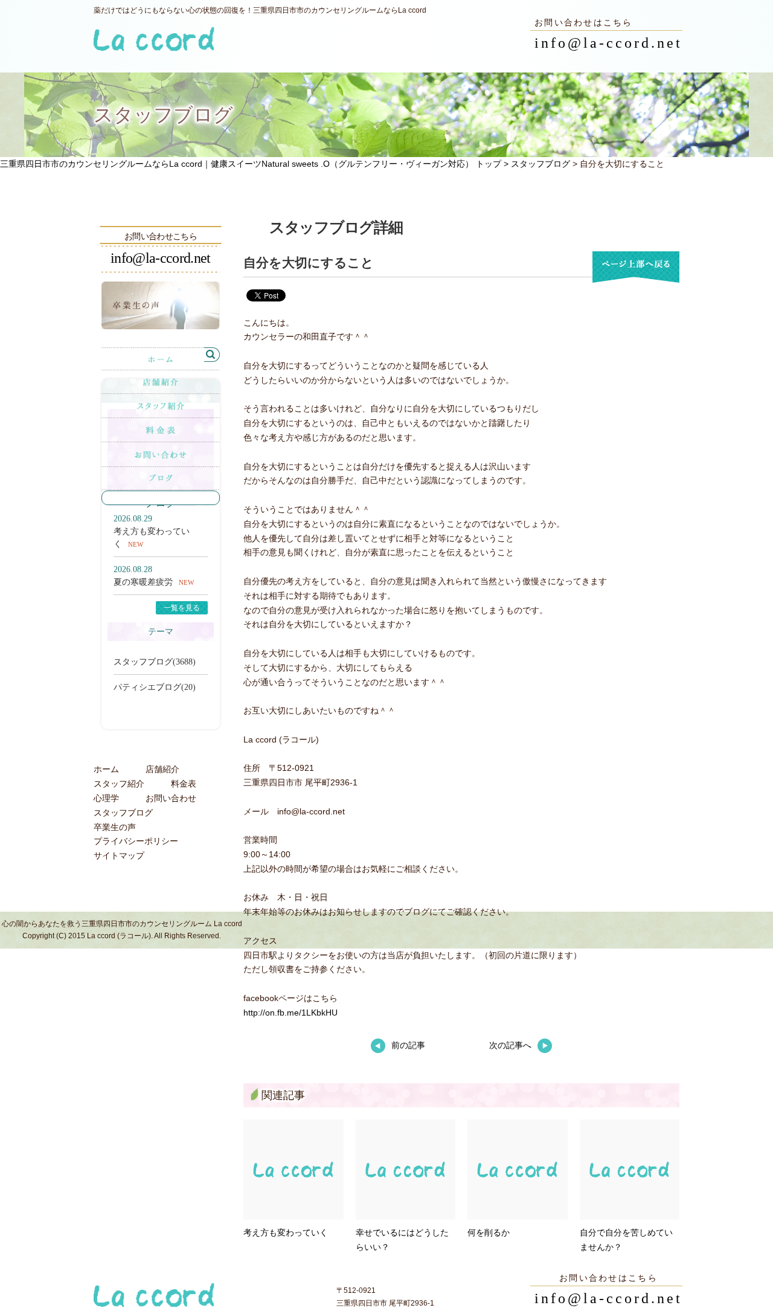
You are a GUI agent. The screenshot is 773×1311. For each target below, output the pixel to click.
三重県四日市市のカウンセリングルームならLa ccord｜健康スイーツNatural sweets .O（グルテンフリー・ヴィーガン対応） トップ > (255, 164)
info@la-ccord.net (608, 43)
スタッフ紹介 (119, 783)
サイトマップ (119, 855)
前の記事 (408, 1045)
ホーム (106, 769)
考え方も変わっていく (285, 1232)
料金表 (183, 783)
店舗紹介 (162, 769)
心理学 (106, 798)
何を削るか (488, 1232)
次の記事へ (510, 1045)
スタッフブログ (540, 164)
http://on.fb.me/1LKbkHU (290, 1012)
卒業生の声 (115, 827)
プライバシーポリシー (136, 841)
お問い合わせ (171, 798)
